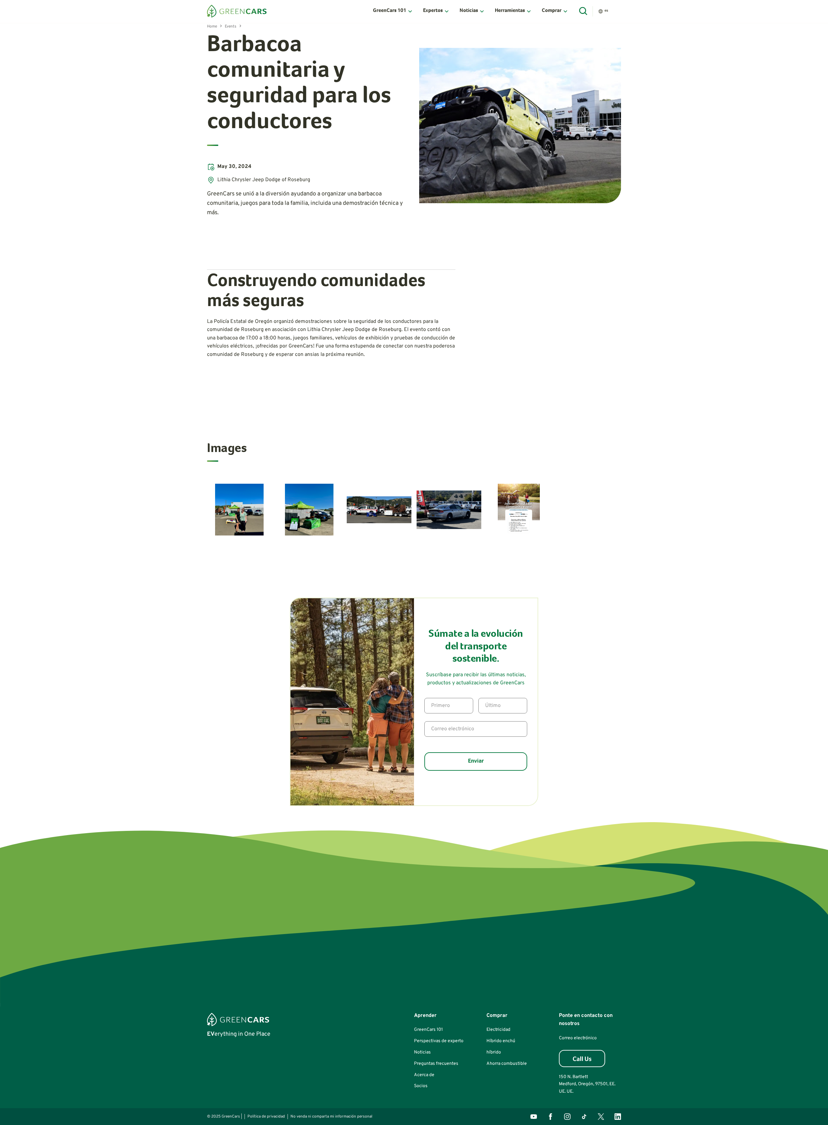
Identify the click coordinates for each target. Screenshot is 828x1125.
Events (230, 26)
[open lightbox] (520, 125)
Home (212, 26)
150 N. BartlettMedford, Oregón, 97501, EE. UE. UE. (587, 1084)
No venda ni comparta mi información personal (331, 1116)
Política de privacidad (266, 1116)
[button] (393, 11)
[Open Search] (583, 11)
